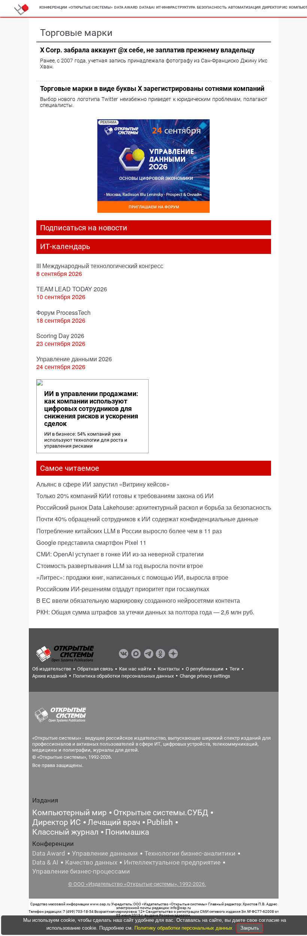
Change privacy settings (205, 676)
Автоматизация (244, 7)
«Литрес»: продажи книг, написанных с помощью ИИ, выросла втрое (132, 577)
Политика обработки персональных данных (123, 676)
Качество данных (91, 862)
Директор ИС (275, 7)
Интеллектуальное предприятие (172, 862)
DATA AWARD (126, 7)
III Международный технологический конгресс (99, 265)
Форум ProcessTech (63, 312)
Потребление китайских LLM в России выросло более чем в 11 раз (129, 531)
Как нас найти (135, 669)
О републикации (205, 669)
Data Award (48, 853)
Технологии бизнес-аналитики (190, 853)
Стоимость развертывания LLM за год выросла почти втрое (119, 565)
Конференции (53, 7)
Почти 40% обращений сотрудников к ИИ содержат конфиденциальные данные (147, 519)
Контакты (169, 669)
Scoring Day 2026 (60, 335)
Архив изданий (49, 676)
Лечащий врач (114, 822)
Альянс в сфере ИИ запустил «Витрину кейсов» (103, 484)
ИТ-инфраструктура (175, 7)
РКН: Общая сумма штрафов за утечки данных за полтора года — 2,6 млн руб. (145, 612)
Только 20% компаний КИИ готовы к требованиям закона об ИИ (125, 495)
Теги (235, 669)
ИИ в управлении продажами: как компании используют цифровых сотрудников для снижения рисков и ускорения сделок (91, 408)
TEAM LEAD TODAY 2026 (71, 289)
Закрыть (249, 928)
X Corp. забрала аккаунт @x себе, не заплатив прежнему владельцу (147, 50)
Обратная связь (95, 669)
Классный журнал (65, 832)
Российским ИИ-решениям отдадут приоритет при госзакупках (122, 588)
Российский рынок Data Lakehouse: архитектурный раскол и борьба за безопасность (153, 507)
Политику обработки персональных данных (184, 928)
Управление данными (105, 853)
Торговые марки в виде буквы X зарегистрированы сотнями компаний (152, 88)
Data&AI (147, 7)
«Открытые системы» (91, 7)
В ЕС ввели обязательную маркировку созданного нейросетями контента (138, 600)
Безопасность (212, 7)
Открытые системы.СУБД (160, 812)
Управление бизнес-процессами (81, 871)
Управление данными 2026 (74, 359)
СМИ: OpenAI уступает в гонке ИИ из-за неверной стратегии (120, 554)
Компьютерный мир (69, 812)
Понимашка (127, 832)
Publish (160, 822)
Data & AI (45, 862)
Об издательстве (51, 669)
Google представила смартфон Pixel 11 (91, 542)
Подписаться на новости (83, 227)
